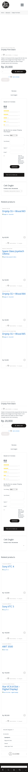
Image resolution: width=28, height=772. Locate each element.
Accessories (3, 401)
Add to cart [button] (24, 237)
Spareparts (13, 401)
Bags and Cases (8, 740)
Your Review (6, 141)
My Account (3, 770)
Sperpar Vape (12, 47)
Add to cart (20, 71)
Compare (16, 55)
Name (5, 148)
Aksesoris (8, 12)
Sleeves (6, 743)
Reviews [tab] (14, 91)
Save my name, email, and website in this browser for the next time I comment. (21, 159)
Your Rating (6, 135)
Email (5, 152)
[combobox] (13, 191)
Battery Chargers (11, 684)
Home (2, 12)
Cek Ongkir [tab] (14, 95)
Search (8, 770)
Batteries (9, 563)
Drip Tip (7, 47)
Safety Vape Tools (8, 746)
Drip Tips (8, 401)
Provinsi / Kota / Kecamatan (11, 188)
